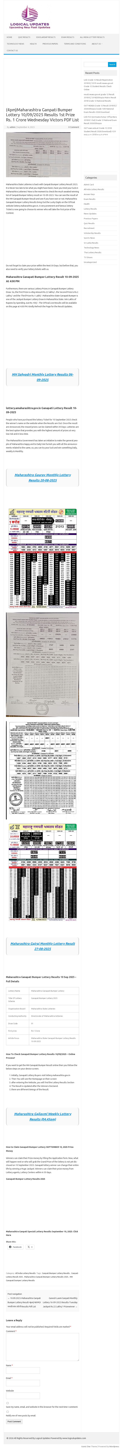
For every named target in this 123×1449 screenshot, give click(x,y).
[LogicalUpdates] (28, 29)
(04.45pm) (48, 1119)
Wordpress (114, 1446)
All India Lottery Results (92, 37)
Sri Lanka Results (91, 243)
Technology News (15, 44)
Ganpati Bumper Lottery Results (56, 1273)
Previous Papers (50, 44)
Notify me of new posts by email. (21, 1415)
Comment (11, 1331)
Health (33, 44)
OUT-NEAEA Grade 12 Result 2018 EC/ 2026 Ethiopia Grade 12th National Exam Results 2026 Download (100, 109)
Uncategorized (90, 262)
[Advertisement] (42, 85)
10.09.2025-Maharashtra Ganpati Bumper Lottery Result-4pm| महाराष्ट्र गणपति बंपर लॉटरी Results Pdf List (24, 1302)
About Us (96, 44)
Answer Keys (89, 194)
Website (10, 1391)
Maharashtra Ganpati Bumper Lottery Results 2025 (46, 1277)
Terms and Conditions (75, 44)
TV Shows (88, 257)
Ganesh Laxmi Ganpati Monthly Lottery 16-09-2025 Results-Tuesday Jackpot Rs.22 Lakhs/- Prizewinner (60, 1302)
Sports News (89, 238)
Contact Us (12, 51)
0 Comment (73, 127)
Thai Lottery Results (92, 252)
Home (9, 37)
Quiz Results (24, 37)
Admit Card (89, 184)
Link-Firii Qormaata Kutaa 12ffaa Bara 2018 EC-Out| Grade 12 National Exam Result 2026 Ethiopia (100, 120)
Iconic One (85, 1446)
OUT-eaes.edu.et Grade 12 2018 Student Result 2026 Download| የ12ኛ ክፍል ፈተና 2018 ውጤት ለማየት (100, 131)
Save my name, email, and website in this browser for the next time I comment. (42, 1407)
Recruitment (89, 228)
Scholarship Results (45, 37)
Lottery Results (90, 209)
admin (12, 127)
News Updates (90, 214)
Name (9, 1365)
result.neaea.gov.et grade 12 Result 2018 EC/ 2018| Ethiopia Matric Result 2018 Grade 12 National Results (100, 97)
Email (9, 1378)
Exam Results (67, 37)
